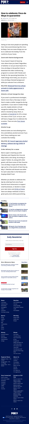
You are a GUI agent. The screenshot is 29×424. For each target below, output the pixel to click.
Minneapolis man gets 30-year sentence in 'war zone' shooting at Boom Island (10, 271)
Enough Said (16, 341)
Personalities (16, 362)
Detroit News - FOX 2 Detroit (5, 365)
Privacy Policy (16, 255)
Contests (15, 360)
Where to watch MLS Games (18, 401)
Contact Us (15, 359)
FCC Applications (17, 372)
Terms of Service (15, 256)
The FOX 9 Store (17, 353)
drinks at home (20, 189)
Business (3, 336)
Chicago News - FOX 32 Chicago (5, 362)
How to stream (4, 377)
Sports (3, 315)
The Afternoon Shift (17, 349)
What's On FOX (16, 365)
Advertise (15, 368)
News (2, 300)
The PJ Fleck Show (17, 344)
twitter (14, 409)
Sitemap (15, 367)
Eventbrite (12, 114)
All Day (14, 339)
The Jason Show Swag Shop (18, 351)
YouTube (3, 388)
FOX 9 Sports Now (17, 345)
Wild (2, 322)
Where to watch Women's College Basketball (17, 395)
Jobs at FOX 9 (16, 363)
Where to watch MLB (18, 383)
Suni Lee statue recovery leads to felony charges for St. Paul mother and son (9, 277)
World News (3, 305)
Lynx (2, 325)
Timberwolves (4, 324)
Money (3, 332)
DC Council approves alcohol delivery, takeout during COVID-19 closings (14, 143)
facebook (12, 409)
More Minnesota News (8, 262)
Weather (16, 300)
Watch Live (23, 2)
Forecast (15, 304)
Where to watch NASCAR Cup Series (17, 385)
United (2, 327)
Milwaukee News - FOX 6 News (6, 359)
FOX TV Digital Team (13, 18)
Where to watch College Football (17, 381)
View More (24, 262)
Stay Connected (6, 375)
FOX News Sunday (5, 312)
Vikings (2, 317)
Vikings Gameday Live (18, 342)
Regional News (5, 357)
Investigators (4, 307)
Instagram (3, 384)
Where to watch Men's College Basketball (18, 391)
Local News (3, 302)
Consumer (3, 310)
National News (4, 304)
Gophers (3, 319)
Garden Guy (16, 319)
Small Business (4, 339)
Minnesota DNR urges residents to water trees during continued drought (9, 265)
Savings (2, 341)
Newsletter (3, 380)
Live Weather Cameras (18, 307)
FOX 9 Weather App (17, 302)
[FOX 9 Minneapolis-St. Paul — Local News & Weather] (5, 2)
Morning (16, 315)
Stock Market (4, 337)
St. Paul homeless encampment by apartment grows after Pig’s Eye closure (17, 205)
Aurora (2, 329)
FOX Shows (15, 334)
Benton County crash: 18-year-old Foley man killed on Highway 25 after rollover (18, 216)
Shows (15, 332)
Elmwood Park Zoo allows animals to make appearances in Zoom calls (13, 88)
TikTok (2, 387)
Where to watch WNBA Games (18, 398)
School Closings (16, 305)
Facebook (3, 382)
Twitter (2, 385)
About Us (16, 357)
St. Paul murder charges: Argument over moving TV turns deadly (9, 289)
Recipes (15, 320)
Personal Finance (5, 334)
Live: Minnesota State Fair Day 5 (8, 284)
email (17, 409)
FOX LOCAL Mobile (5, 379)
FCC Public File (16, 370)
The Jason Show (17, 336)
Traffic (14, 309)
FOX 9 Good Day (17, 337)
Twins (2, 320)
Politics (2, 309)
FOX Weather (16, 310)
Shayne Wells (16, 317)
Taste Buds (15, 347)
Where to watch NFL (17, 379)
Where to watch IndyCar (16, 388)
